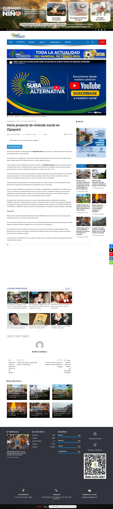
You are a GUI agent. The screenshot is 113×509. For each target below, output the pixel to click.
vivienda (18, 336)
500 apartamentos (49, 165)
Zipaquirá (25, 336)
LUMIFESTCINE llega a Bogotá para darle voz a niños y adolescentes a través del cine (61, 391)
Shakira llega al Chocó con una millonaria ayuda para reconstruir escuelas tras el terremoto (39, 409)
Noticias (31, 42)
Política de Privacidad (95, 438)
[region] (56, 14)
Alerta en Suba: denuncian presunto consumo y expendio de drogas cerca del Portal (39, 391)
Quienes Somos (54, 42)
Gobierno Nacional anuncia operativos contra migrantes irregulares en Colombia (17, 409)
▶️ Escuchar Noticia (14, 147)
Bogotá (42, 42)
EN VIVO (102, 42)
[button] (56, 14)
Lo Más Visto (21, 42)
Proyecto (10, 336)
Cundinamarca (11, 121)
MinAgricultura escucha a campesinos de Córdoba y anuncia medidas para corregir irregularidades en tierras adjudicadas (16, 390)
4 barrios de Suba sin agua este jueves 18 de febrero (27, 362)
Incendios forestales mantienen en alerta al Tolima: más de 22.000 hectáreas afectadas (60, 409)
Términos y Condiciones (95, 450)
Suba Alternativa (38, 151)
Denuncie (68, 42)
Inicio (10, 42)
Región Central (32, 121)
